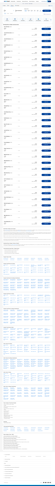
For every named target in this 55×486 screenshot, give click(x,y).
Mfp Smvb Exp (7, 172)
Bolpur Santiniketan (34, 29)
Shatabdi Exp (6, 105)
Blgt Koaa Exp (6, 99)
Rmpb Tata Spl (7, 148)
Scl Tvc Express (7, 178)
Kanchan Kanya (7, 51)
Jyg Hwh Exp (6, 130)
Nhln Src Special (7, 203)
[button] (40, 11)
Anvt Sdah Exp (7, 69)
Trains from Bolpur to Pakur (7, 422)
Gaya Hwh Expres (7, 197)
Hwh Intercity (6, 75)
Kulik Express (6, 118)
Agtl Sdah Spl (6, 57)
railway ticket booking (14, 244)
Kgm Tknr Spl (6, 124)
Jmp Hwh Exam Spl (7, 32)
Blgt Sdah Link (7, 215)
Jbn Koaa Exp (6, 191)
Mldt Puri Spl (6, 154)
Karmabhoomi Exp (7, 87)
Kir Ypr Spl (6, 93)
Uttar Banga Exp (7, 221)
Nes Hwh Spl (6, 26)
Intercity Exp (6, 81)
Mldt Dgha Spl (7, 160)
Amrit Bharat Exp (7, 111)
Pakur (5, 29)
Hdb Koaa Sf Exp (7, 166)
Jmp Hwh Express (7, 38)
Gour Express (6, 209)
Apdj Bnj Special (7, 63)
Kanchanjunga (7, 136)
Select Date (46, 28)
